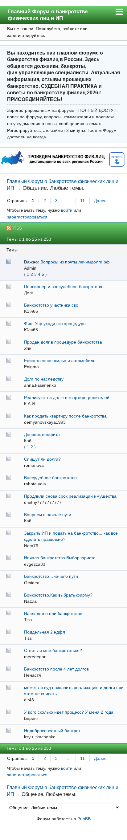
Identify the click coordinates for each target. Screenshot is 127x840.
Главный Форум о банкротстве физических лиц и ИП (48, 14)
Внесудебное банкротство (50, 477)
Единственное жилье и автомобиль (59, 360)
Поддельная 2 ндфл (44, 632)
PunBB (84, 818)
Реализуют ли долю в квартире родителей (66, 397)
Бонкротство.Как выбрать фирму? (58, 595)
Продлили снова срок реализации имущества (70, 496)
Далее (100, 200)
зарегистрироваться (27, 216)
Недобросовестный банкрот (52, 730)
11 (82, 200)
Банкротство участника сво (51, 305)
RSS (17, 228)
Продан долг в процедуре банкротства (63, 342)
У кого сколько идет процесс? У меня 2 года (68, 712)
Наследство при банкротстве (53, 613)
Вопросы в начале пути (47, 514)
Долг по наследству (43, 379)
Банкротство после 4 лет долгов (56, 669)
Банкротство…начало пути (51, 576)
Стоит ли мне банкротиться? (53, 650)
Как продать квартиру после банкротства (65, 416)
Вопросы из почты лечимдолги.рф (75, 261)
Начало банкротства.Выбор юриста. (60, 557)
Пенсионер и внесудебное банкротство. (64, 286)
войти (66, 210)
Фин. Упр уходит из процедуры (55, 323)
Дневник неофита (42, 434)
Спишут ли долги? (42, 459)
